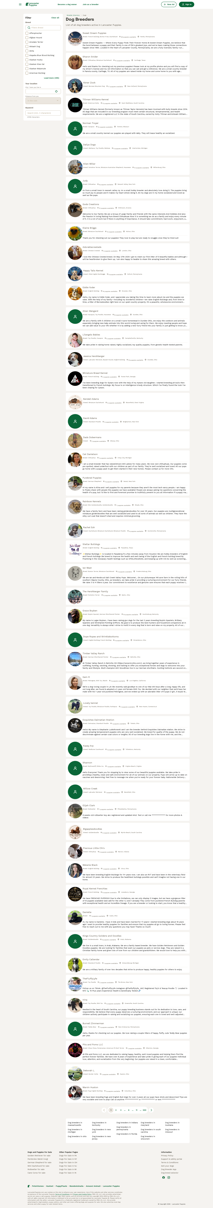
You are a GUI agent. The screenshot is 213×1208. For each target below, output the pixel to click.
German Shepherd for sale (39, 1162)
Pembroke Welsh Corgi (38, 1159)
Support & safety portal (171, 1159)
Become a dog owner (67, 4)
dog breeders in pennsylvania (123, 1128)
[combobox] (40, 91)
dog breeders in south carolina (151, 1130)
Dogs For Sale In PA (68, 1155)
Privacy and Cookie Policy (82, 1194)
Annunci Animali (93, 1186)
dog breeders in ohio (77, 1136)
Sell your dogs (167, 1166)
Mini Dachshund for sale (38, 1166)
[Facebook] (163, 1177)
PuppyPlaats (61, 1186)
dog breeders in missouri (172, 1130)
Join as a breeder (91, 4)
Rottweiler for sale (36, 1169)
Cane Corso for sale (36, 1173)
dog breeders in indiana (127, 1123)
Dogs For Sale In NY (68, 1159)
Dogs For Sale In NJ (68, 1166)
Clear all (55, 18)
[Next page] (151, 1110)
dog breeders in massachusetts (75, 1124)
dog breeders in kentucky (99, 1124)
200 (144, 1110)
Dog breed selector (169, 1173)
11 (136, 1110)
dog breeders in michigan (75, 1130)
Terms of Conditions (62, 1194)
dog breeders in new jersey (101, 1137)
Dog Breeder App (168, 1169)
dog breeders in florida (126, 1134)
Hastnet (49, 1186)
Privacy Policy (167, 1155)
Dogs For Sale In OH (68, 1162)
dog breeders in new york (101, 1130)
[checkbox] (26, 33)
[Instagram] (168, 1177)
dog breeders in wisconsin (148, 1137)
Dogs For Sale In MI (68, 1169)
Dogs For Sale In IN (67, 1173)
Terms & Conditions (169, 1162)
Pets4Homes (38, 1186)
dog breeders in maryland (148, 1124)
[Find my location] (56, 91)
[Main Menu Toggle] (20, 4)
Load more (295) (51, 78)
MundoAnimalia (76, 1186)
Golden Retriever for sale (39, 1155)
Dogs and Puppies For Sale (40, 1152)
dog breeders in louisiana (172, 1124)
